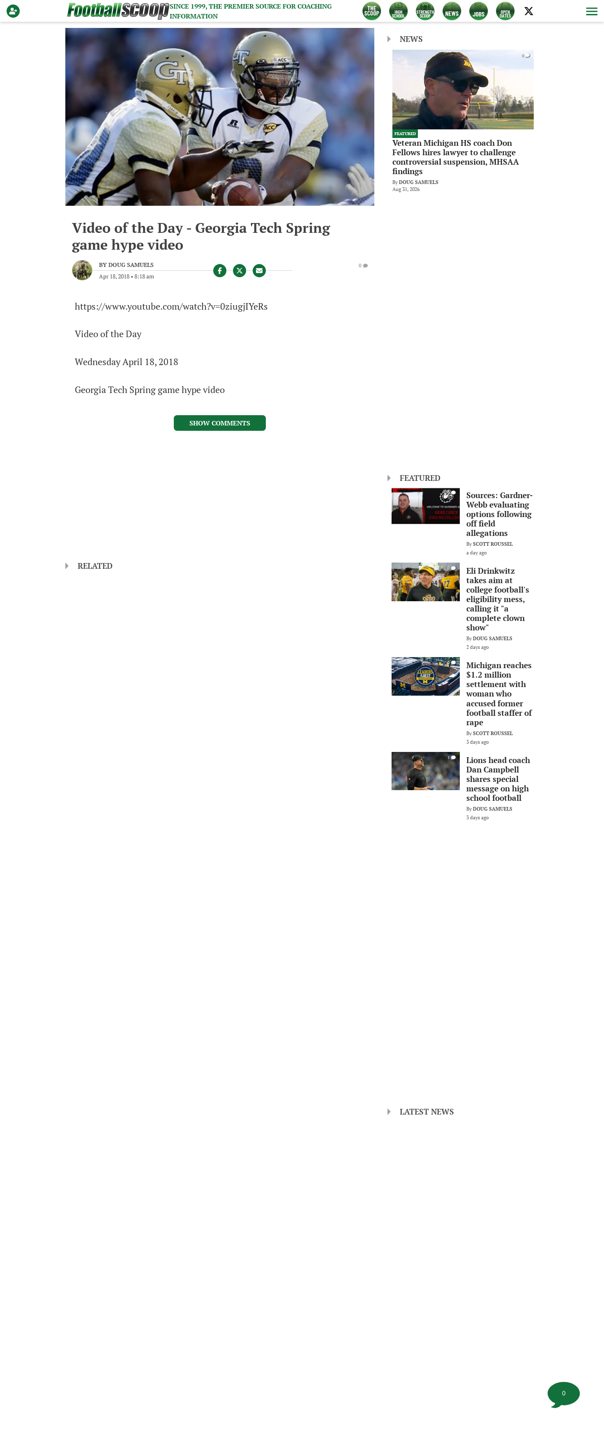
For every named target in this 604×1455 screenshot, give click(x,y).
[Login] (15, 11)
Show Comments (219, 423)
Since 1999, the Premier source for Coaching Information (251, 11)
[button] (590, 11)
